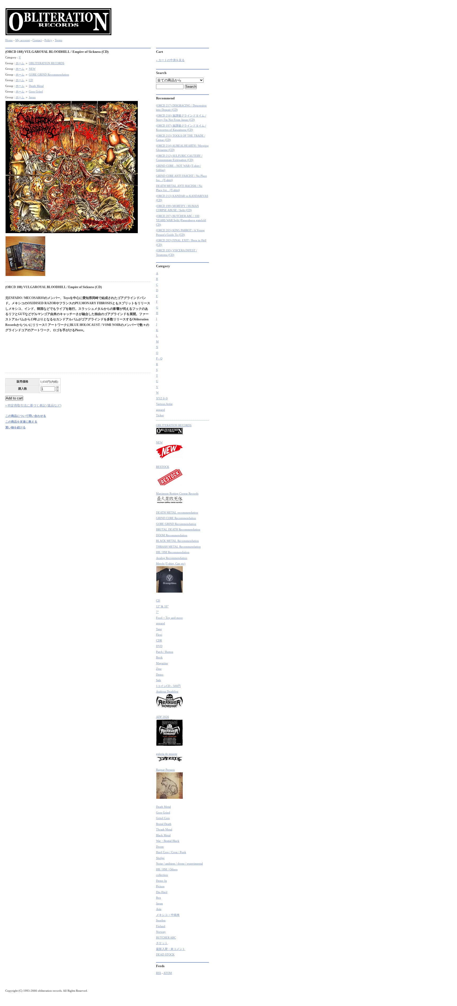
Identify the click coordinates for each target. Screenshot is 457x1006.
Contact (37, 40)
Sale (158, 680)
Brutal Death (163, 823)
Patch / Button (164, 651)
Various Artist (164, 403)
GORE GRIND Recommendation (49, 74)
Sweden (161, 920)
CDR (159, 640)
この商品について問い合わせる (25, 415)
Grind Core (163, 818)
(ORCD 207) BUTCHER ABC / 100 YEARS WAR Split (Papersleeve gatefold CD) (181, 220)
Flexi (159, 634)
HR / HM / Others (166, 869)
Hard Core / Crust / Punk (171, 852)
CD (31, 80)
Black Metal (163, 835)
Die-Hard (161, 892)
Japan (32, 97)
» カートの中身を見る (170, 60)
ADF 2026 (162, 716)
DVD (159, 646)
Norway (161, 931)
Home (9, 40)
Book (159, 657)
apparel (160, 409)
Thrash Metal (164, 829)
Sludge (160, 858)
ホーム (20, 63)
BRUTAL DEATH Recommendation (178, 529)
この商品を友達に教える (21, 421)
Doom (160, 846)
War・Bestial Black (167, 840)
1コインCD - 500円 (168, 685)
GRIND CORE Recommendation (176, 518)
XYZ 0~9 (162, 398)
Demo (159, 674)
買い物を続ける (15, 427)
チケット (162, 943)
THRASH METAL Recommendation (178, 546)
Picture (160, 886)
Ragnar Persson (165, 769)
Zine (159, 668)
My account (22, 40)
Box (158, 897)
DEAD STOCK (165, 954)
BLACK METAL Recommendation (177, 540)
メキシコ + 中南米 (168, 914)
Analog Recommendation (171, 558)
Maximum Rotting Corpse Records (177, 493)
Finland (160, 926)
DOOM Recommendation (171, 535)
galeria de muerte (166, 753)
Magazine (162, 663)
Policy (48, 40)
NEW (32, 68)
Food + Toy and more (169, 617)
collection (162, 874)
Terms (58, 40)
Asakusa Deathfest (167, 691)
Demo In (161, 880)
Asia (158, 909)
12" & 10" (162, 606)
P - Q (159, 358)
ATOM (167, 973)
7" (157, 611)
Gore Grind (36, 91)
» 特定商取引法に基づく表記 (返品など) (33, 405)
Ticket (160, 415)
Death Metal (36, 85)
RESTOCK (162, 466)
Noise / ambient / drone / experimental (179, 863)
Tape (159, 629)
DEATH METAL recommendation (177, 512)
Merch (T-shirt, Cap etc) (170, 563)
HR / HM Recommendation (172, 552)
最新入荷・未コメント (170, 948)
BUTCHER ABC (166, 937)
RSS (158, 973)
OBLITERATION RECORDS (46, 63)
